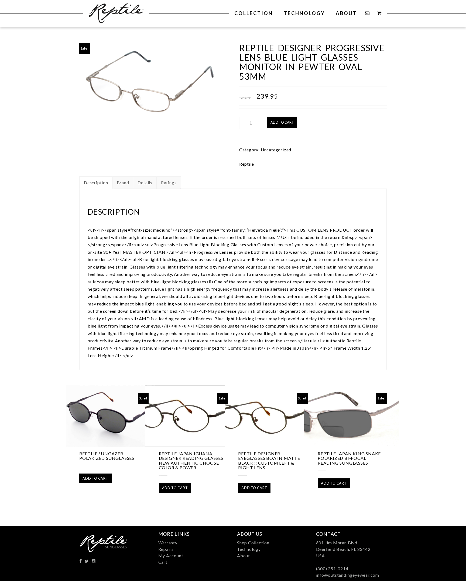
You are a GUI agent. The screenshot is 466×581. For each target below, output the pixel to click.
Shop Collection (253, 542)
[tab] (96, 182)
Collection (253, 13)
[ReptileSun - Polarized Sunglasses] (116, 11)
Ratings (169, 182)
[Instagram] (94, 560)
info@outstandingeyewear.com (347, 574)
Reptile (246, 163)
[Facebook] (80, 560)
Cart (162, 562)
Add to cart (282, 122)
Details (145, 182)
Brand (123, 182)
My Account (170, 555)
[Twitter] (87, 560)
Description (96, 182)
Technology (304, 13)
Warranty (167, 542)
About (346, 13)
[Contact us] (368, 13)
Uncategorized (276, 149)
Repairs (166, 549)
